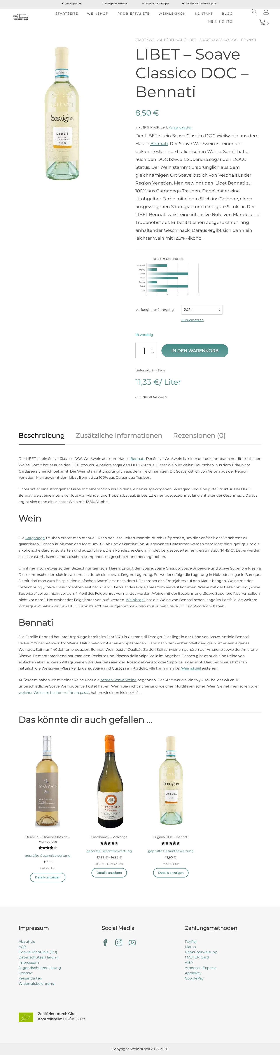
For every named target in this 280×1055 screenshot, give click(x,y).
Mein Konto (220, 21)
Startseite (66, 14)
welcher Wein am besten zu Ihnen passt (54, 693)
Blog (227, 14)
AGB (22, 947)
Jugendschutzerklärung (40, 968)
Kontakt (204, 14)
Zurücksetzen (192, 320)
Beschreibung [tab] (42, 435)
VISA (189, 962)
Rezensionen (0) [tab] (199, 435)
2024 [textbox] (188, 310)
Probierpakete (133, 14)
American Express (200, 968)
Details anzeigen (47, 877)
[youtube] (132, 943)
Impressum (29, 962)
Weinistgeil (135, 600)
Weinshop (97, 14)
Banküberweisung (201, 952)
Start (140, 40)
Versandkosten (180, 127)
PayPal (190, 941)
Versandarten (30, 978)
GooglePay (194, 978)
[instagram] (118, 943)
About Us (27, 941)
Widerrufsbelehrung (36, 983)
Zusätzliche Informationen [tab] (119, 435)
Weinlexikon (172, 14)
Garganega (35, 538)
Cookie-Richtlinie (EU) (38, 952)
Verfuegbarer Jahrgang (155, 310)
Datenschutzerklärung (38, 957)
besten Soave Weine (118, 680)
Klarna (190, 947)
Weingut (157, 40)
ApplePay (193, 973)
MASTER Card (197, 957)
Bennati (176, 40)
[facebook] (105, 943)
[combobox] (202, 310)
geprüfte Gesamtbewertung (47, 856)
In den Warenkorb (195, 350)
